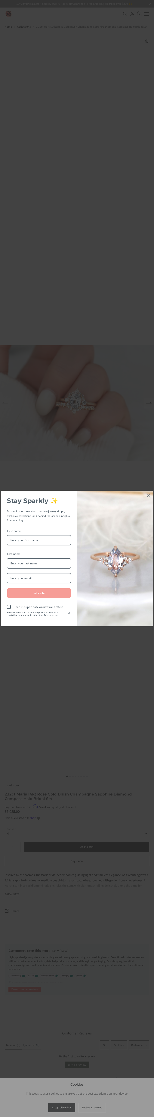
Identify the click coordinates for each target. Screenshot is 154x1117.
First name (14, 531)
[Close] (148, 495)
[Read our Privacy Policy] (68, 612)
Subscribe (39, 593)
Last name (13, 554)
